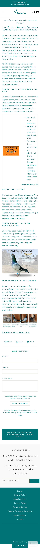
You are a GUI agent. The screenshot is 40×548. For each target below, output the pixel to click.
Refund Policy (20, 495)
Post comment (20, 403)
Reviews (20, 519)
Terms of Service (31, 412)
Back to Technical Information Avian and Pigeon (20, 434)
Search (20, 491)
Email (5, 367)
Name (5, 356)
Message (7, 378)
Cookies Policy (20, 515)
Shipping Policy (20, 499)
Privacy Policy (16, 412)
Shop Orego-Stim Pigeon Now (16, 332)
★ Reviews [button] (20, 546)
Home (6, 20)
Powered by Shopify (20, 542)
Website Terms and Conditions (20, 511)
